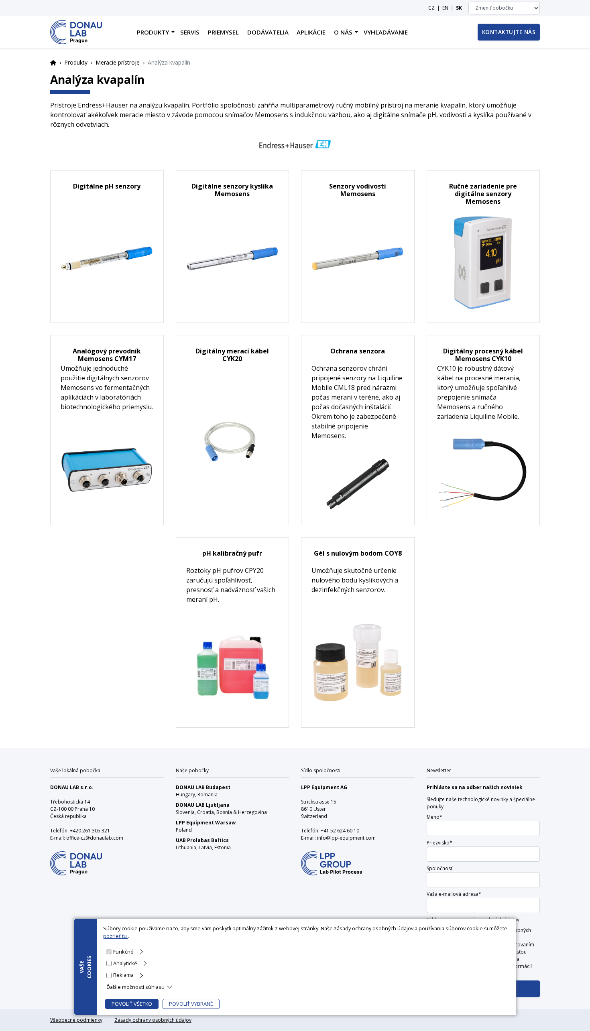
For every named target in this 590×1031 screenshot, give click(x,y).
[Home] (76, 32)
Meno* (434, 817)
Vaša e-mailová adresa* (454, 894)
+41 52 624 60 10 (340, 830)
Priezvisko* (439, 842)
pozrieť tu (115, 936)
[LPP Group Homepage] (76, 857)
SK (459, 7)
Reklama (123, 974)
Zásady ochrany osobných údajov (152, 1020)
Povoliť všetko (132, 1003)
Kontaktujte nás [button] (509, 32)
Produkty (75, 62)
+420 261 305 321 (90, 830)
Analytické (125, 963)
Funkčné (123, 951)
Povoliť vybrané (191, 1003)
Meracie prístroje (118, 62)
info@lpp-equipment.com (346, 837)
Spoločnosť (439, 868)
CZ (431, 7)
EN (445, 7)
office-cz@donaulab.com (94, 837)
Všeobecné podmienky (76, 1020)
